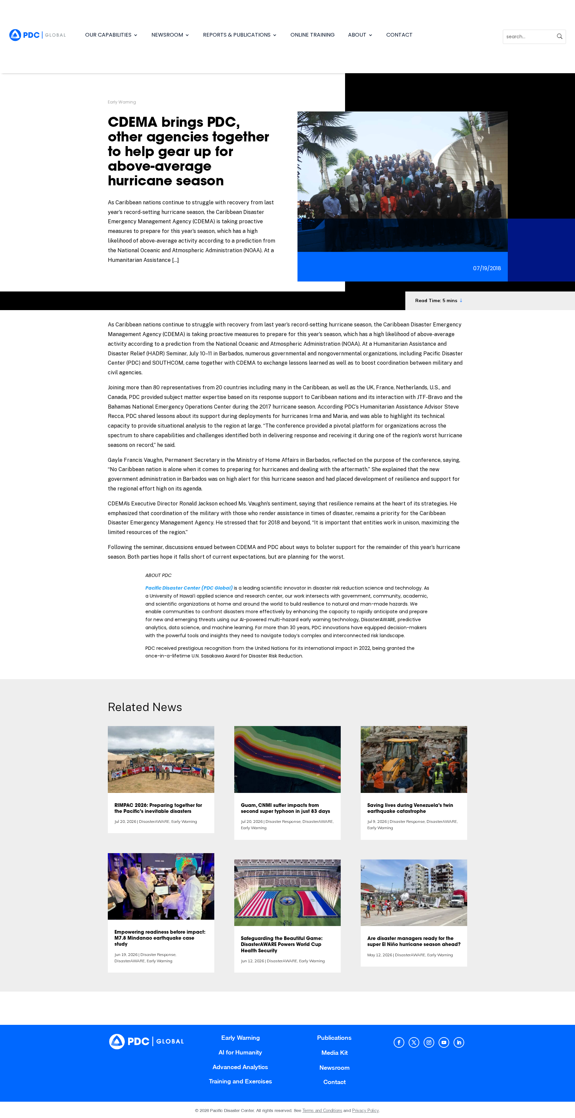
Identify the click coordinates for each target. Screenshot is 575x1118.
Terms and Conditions (322, 1110)
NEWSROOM (167, 35)
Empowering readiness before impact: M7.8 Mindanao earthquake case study (159, 938)
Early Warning (122, 102)
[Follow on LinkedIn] (459, 1042)
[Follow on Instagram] (429, 1042)
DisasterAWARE (154, 821)
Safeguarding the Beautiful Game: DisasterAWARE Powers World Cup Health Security (281, 945)
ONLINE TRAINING (312, 35)
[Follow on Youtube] (444, 1042)
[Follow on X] (414, 1042)
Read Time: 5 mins (436, 300)
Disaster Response (157, 954)
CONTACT (399, 35)
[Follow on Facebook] (399, 1042)
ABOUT (357, 35)
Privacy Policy (365, 1110)
